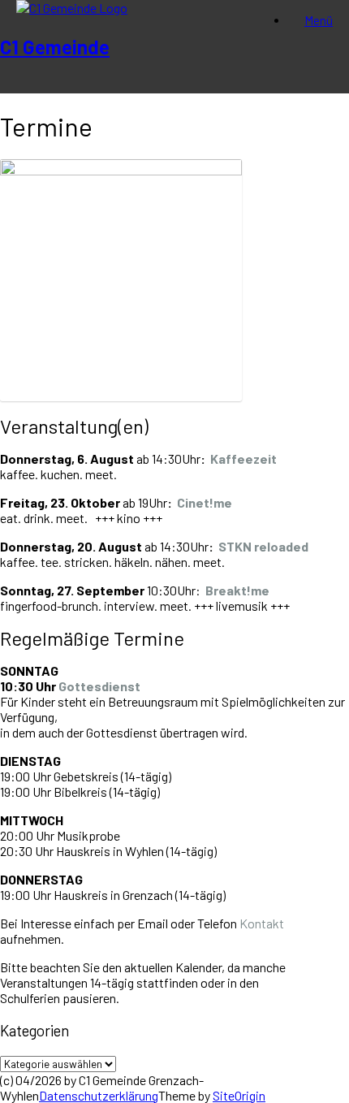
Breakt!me (237, 590)
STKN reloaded (263, 546)
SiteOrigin (239, 1095)
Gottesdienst (99, 686)
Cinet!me (204, 502)
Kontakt (261, 923)
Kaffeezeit (243, 458)
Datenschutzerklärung (98, 1095)
